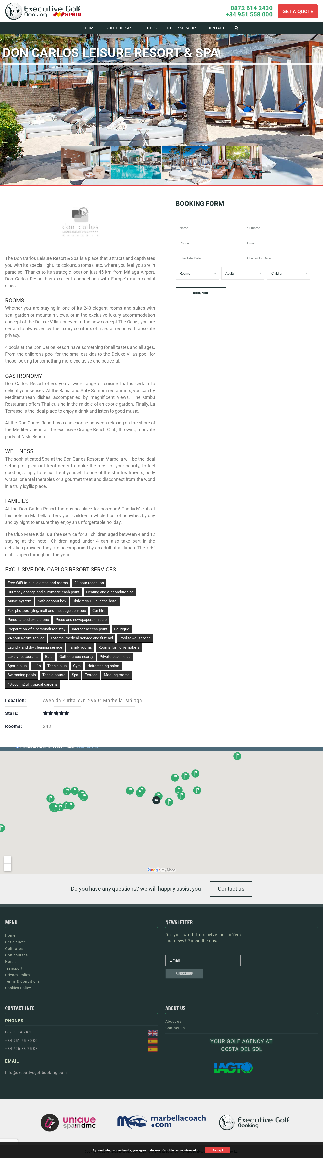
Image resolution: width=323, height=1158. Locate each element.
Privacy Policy (17, 975)
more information (187, 1150)
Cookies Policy (18, 988)
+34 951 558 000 (249, 14)
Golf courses (16, 955)
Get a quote (15, 942)
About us (173, 1021)
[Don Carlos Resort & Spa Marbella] (86, 162)
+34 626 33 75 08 (21, 1048)
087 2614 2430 (19, 1032)
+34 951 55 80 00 (21, 1040)
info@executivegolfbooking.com (36, 1072)
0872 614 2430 (252, 8)
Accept (218, 1150)
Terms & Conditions (22, 981)
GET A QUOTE (297, 11)
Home (10, 935)
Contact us (231, 889)
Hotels (11, 962)
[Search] (237, 27)
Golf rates (14, 949)
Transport (14, 968)
